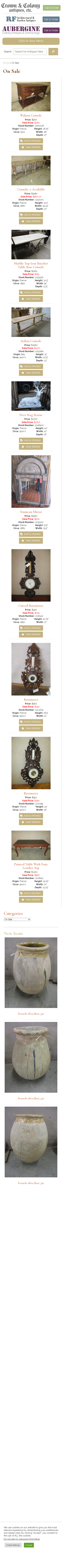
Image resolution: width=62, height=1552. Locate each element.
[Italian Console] (31, 322)
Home (6, 63)
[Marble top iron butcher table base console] (31, 244)
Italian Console (31, 341)
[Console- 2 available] (31, 170)
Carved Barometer (31, 606)
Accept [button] (29, 1545)
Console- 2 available (31, 189)
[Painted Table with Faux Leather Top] (31, 845)
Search (8, 51)
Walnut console (31, 115)
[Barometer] (31, 669)
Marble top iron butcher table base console (31, 265)
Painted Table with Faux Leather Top (31, 866)
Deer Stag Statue (31, 415)
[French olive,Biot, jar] (31, 972)
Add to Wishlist (32, 140)
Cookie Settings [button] (13, 1545)
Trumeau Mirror (31, 512)
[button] (53, 51)
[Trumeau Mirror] (31, 481)
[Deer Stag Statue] (31, 396)
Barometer (31, 700)
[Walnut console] (31, 96)
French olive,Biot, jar (31, 1014)
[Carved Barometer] (31, 575)
